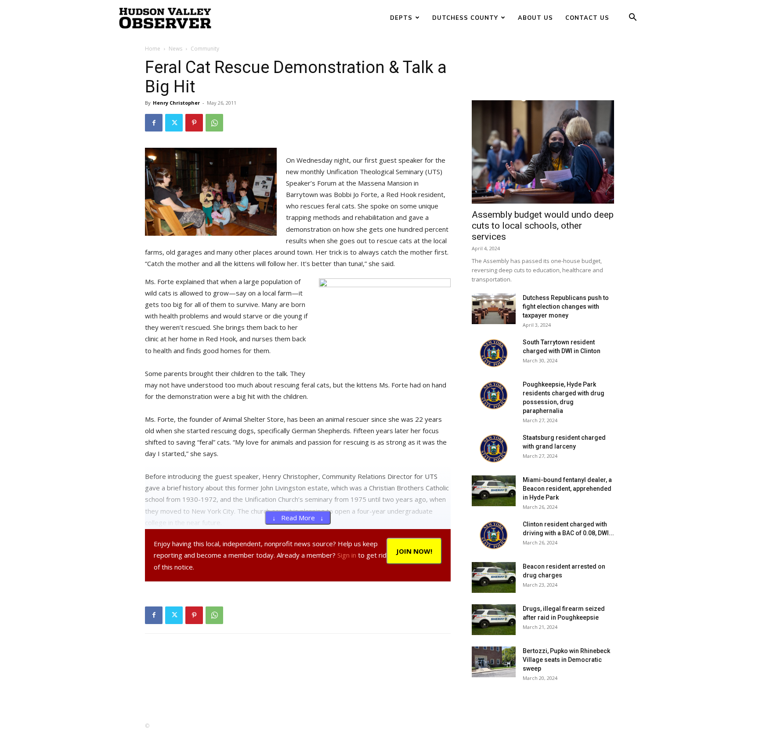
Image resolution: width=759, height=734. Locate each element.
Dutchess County (465, 17)
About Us (535, 17)
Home (152, 48)
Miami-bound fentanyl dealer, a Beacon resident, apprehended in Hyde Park (567, 488)
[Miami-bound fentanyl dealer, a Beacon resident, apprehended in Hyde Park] (494, 490)
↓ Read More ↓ (298, 517)
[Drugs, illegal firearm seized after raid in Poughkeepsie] (494, 619)
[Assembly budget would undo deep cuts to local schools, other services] (543, 152)
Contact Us (587, 17)
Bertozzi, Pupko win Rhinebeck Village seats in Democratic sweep (566, 659)
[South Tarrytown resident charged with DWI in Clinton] (494, 353)
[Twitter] (174, 122)
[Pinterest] (194, 122)
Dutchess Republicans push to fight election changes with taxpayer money (566, 306)
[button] (632, 18)
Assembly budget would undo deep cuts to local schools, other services (543, 225)
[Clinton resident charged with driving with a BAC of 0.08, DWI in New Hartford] (494, 535)
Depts (401, 17)
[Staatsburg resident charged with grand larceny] (494, 448)
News (175, 48)
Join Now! (414, 551)
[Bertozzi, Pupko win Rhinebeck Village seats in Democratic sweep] (494, 661)
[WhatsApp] (214, 122)
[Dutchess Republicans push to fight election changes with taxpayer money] (494, 308)
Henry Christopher (176, 102)
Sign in (346, 555)
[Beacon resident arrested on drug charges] (494, 577)
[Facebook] (154, 122)
